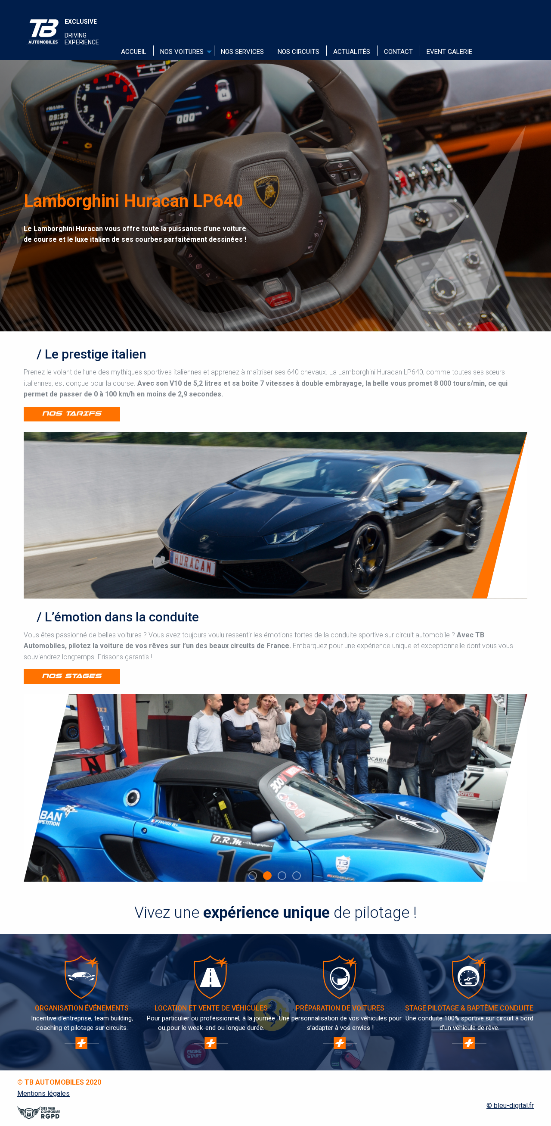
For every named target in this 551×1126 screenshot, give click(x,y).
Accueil (133, 52)
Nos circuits (298, 52)
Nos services (242, 52)
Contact (398, 52)
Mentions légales (43, 1093)
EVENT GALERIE (449, 52)
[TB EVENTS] (43, 32)
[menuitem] (133, 52)
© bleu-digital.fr (510, 1105)
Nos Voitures (182, 52)
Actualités (351, 52)
